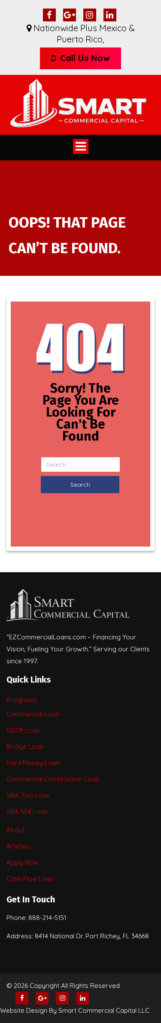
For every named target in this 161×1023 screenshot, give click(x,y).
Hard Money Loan (33, 763)
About (15, 830)
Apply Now (22, 862)
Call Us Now (83, 58)
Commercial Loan (32, 714)
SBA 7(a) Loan (28, 795)
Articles (17, 846)
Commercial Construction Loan (52, 779)
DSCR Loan (23, 730)
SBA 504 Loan (27, 811)
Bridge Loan (24, 746)
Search (80, 484)
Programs (21, 700)
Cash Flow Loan (30, 879)
